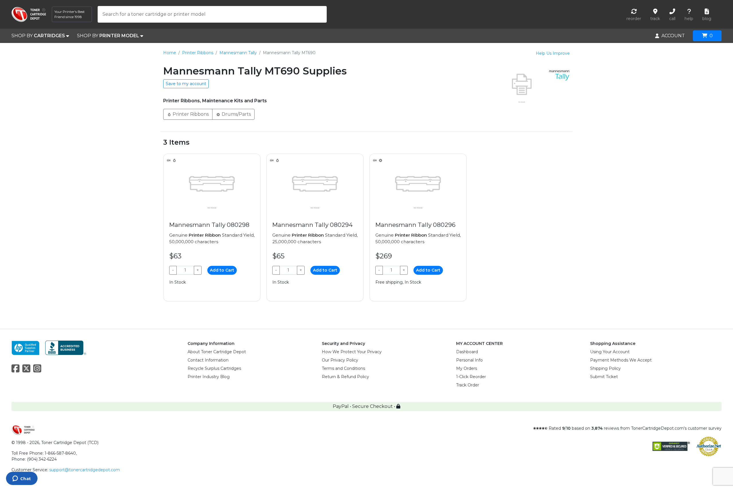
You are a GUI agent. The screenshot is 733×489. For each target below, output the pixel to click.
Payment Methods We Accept (621, 360)
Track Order (467, 385)
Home (169, 52)
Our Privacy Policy (340, 360)
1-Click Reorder (471, 376)
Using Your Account (610, 351)
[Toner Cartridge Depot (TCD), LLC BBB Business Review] (65, 347)
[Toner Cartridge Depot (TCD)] (28, 14)
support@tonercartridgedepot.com (84, 469)
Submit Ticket (604, 376)
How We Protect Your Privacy (352, 351)
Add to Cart (222, 270)
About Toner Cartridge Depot (217, 351)
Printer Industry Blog (209, 376)
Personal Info (469, 360)
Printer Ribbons (197, 52)
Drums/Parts (235, 114)
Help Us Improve (553, 53)
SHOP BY (38, 35)
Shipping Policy (605, 368)
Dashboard (467, 351)
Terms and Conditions (343, 368)
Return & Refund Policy (345, 376)
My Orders (466, 368)
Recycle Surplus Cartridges (214, 368)
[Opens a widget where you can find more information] (22, 479)
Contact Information (208, 360)
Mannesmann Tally (238, 52)
